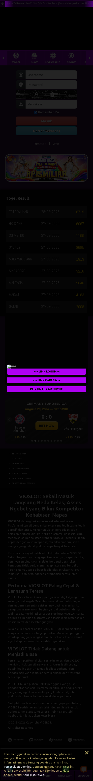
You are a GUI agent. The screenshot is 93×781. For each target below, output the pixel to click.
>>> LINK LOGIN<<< (46, 371)
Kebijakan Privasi (34, 774)
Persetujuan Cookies (17, 766)
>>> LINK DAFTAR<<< (46, 380)
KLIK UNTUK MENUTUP (46, 389)
